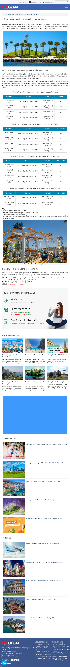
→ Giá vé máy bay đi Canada (43, 656)
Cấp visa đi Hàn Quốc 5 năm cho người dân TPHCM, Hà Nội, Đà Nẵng (46, 444)
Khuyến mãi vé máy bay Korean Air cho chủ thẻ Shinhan (42, 543)
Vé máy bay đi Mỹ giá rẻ (42, 644)
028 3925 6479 (10, 653)
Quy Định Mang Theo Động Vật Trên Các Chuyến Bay (60, 659)
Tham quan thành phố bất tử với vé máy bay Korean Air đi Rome (44, 581)
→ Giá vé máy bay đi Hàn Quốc (42, 652)
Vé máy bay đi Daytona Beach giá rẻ (34, 383)
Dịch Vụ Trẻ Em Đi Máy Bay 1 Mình (61, 647)
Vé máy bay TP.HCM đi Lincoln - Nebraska (57, 356)
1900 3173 (19, 653)
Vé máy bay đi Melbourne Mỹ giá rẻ (34, 356)
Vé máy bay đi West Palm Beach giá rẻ (10, 383)
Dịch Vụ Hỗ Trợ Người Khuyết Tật (60, 653)
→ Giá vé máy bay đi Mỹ (42, 646)
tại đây (33, 303)
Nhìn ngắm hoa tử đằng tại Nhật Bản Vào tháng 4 (40, 500)
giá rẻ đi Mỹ (36, 85)
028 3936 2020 (11, 651)
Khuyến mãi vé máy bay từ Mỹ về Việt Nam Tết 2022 (41, 599)
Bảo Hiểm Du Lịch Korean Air (60, 656)
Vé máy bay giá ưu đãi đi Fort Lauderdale (11, 356)
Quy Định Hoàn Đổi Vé (59, 644)
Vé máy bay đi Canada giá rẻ (43, 654)
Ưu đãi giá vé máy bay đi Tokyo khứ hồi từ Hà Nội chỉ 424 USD (44, 562)
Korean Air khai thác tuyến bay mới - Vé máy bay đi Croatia (43, 481)
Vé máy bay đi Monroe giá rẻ (56, 382)
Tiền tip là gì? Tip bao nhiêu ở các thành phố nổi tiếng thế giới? (44, 518)
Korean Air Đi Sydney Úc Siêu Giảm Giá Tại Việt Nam (41, 618)
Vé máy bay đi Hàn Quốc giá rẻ (43, 648)
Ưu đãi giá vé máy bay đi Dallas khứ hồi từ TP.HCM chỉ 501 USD (44, 463)
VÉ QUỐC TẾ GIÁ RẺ (41, 642)
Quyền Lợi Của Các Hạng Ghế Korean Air (61, 650)
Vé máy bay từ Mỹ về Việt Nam (43, 659)
